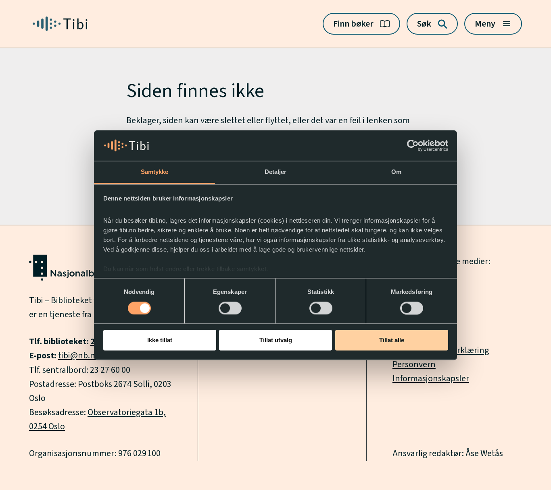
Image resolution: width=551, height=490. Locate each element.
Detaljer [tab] (276, 172)
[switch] (230, 308)
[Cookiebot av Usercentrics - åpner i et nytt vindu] (413, 145)
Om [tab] (396, 172)
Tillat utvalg (275, 340)
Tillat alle (391, 340)
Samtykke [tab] (155, 172)
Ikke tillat (159, 340)
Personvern (414, 364)
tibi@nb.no (79, 355)
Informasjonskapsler (430, 378)
